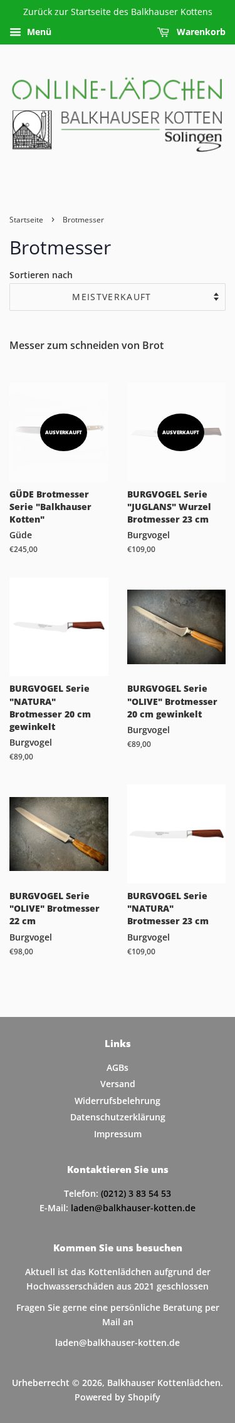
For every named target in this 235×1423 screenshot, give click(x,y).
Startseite (26, 219)
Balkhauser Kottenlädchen (164, 1383)
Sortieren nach (41, 275)
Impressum (118, 1134)
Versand (117, 1084)
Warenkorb (200, 32)
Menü (37, 32)
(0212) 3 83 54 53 (136, 1193)
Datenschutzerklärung (117, 1117)
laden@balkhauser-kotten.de (133, 1208)
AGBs (117, 1067)
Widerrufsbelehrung (117, 1101)
